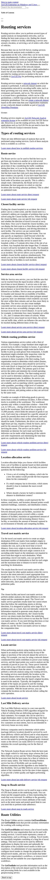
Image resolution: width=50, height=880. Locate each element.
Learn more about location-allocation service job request (24, 528)
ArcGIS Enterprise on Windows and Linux (19, 4)
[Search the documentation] (27, 7)
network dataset (30, 83)
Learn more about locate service (14, 698)
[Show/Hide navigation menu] (39, 5)
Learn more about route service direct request (20, 194)
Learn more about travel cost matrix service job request (24, 640)
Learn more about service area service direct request (23, 327)
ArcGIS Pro (16, 76)
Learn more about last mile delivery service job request (24, 780)
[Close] (2, 18)
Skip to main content (9, 2)
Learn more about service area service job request (22, 332)
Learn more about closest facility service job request (23, 269)
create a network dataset (38, 100)
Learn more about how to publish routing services (22, 148)
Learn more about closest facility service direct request (24, 264)
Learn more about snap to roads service (17, 809)
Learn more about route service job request (19, 199)
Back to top (6, 878)
